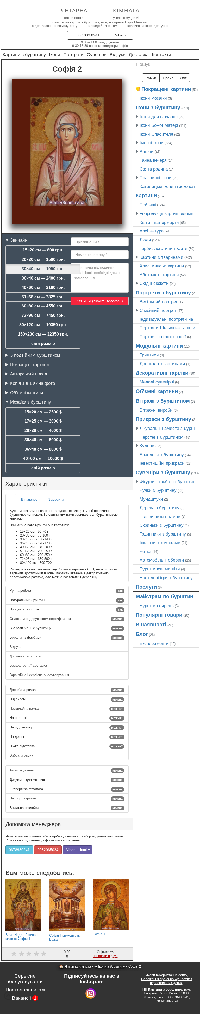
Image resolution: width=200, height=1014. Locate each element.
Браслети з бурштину (162, 454)
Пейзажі (148, 204)
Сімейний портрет (158, 310)
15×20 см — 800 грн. (43, 250)
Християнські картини (162, 265)
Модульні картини (159, 346)
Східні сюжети (154, 283)
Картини (146, 195)
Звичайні (19, 240)
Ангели (147, 151)
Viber (120, 35)
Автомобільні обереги (162, 560)
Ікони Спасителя (156, 134)
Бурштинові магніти (160, 568)
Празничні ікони (156, 177)
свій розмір (43, 343)
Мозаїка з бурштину (30, 402)
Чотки (145, 551)
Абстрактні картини (159, 274)
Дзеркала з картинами (162, 363)
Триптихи (149, 354)
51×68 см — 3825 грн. (43, 297)
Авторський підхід (28, 373)
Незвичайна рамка (66, 709)
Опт (183, 78)
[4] (36, 954)
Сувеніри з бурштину (163, 472)
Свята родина (154, 169)
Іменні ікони (152, 142)
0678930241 (19, 850)
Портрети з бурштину (163, 292)
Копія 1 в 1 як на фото (32, 383)
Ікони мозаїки (153, 98)
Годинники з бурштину (163, 534)
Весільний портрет (159, 301)
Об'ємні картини (26, 392)
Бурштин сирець (157, 605)
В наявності (151, 624)
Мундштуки (151, 499)
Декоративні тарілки (162, 373)
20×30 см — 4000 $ (43, 430)
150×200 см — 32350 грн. (43, 334)
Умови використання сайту (166, 975)
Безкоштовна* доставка (29, 665)
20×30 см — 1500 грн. (43, 259)
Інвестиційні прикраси (162, 463)
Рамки (151, 78)
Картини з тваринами (161, 257)
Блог (142, 634)
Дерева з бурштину (159, 507)
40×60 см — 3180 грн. (43, 287)
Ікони (54, 54)
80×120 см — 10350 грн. (43, 325)
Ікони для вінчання (159, 116)
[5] (44, 954)
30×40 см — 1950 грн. (43, 269)
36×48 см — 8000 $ (43, 449)
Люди (145, 239)
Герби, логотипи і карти (164, 248)
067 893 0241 (88, 35)
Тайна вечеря (153, 160)
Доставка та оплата (26, 656)
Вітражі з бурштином (163, 401)
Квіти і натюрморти (159, 222)
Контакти (161, 54)
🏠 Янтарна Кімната (75, 966)
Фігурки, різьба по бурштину (169, 481)
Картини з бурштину (24, 54)
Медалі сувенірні (157, 382)
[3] (29, 954)
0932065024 (48, 850)
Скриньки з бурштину (162, 525)
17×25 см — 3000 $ (43, 421)
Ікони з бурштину (158, 107)
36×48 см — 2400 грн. (43, 278)
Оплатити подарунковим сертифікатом (66, 619)
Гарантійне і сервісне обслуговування (40, 675)
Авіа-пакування (66, 770)
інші (84, 850)
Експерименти (154, 643)
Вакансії (24, 998)
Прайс (168, 78)
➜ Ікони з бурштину (109, 966)
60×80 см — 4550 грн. (43, 306)
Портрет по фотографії (163, 336)
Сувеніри (97, 54)
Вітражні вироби (156, 410)
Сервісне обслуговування (25, 978)
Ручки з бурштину (158, 490)
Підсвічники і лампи (160, 516)
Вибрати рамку (22, 755)
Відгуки (118, 54)
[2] (21, 954)
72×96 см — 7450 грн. (43, 315)
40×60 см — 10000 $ (43, 458)
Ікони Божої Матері (159, 125)
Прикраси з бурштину (163, 419)
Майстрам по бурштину (166, 596)
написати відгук (105, 956)
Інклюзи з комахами (160, 542)
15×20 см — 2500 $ (43, 412)
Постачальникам (25, 989)
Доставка (139, 54)
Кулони (147, 445)
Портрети (73, 54)
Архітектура (152, 231)
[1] (14, 954)
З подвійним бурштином (35, 355)
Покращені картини (29, 364)
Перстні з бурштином (161, 437)
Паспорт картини (66, 798)
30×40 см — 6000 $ (43, 440)
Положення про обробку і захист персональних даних (166, 981)
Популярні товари (159, 615)
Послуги (146, 587)
